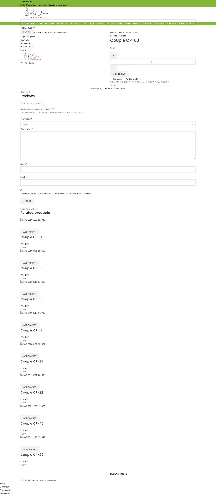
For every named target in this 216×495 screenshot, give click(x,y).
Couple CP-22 (31, 392)
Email (23, 176)
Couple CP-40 (31, 423)
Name (23, 163)
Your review (26, 128)
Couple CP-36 (31, 299)
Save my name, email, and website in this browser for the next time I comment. (56, 193)
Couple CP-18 (31, 268)
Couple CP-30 (31, 237)
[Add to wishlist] (39, 225)
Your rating (26, 118)
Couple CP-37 (31, 361)
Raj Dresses (33, 480)
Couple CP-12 (31, 330)
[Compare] (24, 225)
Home (113, 32)
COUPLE (120, 32)
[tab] (96, 88)
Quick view (32, 225)
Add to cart (119, 74)
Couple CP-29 (31, 454)
